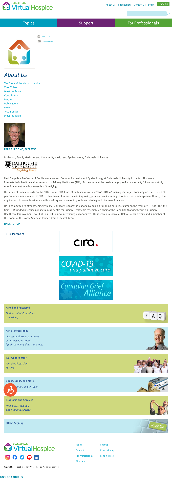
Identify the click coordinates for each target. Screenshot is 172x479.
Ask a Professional (17, 331)
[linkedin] (36, 457)
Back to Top (12, 224)
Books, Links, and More (20, 381)
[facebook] (14, 457)
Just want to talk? (16, 358)
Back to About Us (11, 477)
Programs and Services (19, 400)
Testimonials (11, 111)
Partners (9, 99)
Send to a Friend (47, 41)
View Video (10, 87)
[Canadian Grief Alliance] (86, 290)
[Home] (28, 5)
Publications (11, 103)
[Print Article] (39, 37)
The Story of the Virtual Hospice (22, 83)
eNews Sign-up (15, 423)
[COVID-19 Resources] (86, 266)
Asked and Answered (18, 308)
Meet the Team (12, 91)
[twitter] (22, 457)
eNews (8, 107)
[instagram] (7, 457)
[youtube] (29, 457)
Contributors (11, 95)
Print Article (46, 36)
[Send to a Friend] (39, 41)
